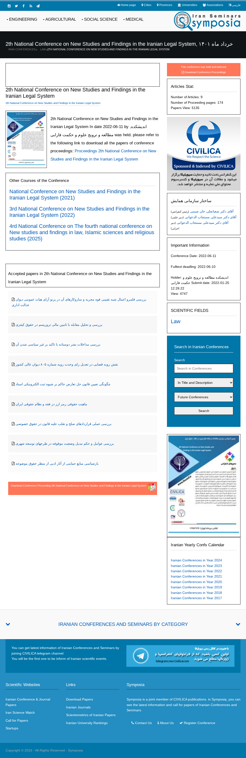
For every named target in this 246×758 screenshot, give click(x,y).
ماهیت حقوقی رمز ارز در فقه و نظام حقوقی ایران (51, 404)
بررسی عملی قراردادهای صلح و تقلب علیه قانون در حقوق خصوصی (63, 424)
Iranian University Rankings (87, 723)
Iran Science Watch (20, 712)
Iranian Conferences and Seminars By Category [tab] (123, 624)
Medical (134, 19)
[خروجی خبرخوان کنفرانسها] (30, 6)
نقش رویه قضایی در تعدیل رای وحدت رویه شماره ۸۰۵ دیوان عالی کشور (67, 364)
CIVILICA (180, 699)
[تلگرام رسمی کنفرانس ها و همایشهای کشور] (38, 6)
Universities (189, 5)
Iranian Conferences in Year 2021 (196, 576)
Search (179, 360)
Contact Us (143, 723)
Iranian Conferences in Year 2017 (196, 598)
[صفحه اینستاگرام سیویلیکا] (9, 6)
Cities (147, 5)
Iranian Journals (78, 707)
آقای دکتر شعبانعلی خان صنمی (212, 211)
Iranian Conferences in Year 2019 (196, 587)
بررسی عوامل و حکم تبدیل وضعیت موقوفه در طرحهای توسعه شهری (65, 443)
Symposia (75, 750)
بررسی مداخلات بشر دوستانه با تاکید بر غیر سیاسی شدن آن (58, 344)
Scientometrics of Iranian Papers (91, 715)
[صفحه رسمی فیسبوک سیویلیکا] (23, 6)
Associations (215, 5)
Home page (128, 5)
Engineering (23, 19)
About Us (167, 723)
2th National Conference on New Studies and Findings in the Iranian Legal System (108, 49)
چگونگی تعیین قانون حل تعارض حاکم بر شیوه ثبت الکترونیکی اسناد (63, 384)
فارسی (236, 5)
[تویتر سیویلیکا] (16, 6)
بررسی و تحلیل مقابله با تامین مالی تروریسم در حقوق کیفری (59, 325)
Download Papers (79, 699)
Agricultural (60, 19)
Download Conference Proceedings (205, 72)
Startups (12, 728)
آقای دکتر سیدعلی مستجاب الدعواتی (210, 217)
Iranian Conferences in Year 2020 (196, 582)
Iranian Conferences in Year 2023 (196, 566)
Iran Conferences (22, 49)
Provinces (165, 5)
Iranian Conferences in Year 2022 (196, 571)
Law (43, 49)
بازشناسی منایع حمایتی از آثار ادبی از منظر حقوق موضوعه (57, 463)
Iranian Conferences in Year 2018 (196, 593)
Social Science (100, 19)
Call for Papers (17, 720)
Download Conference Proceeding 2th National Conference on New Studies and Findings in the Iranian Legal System (78, 485)
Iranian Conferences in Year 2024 (196, 560)
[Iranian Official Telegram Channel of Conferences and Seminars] (180, 656)
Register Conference (199, 723)
